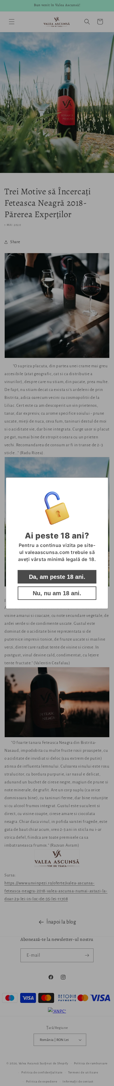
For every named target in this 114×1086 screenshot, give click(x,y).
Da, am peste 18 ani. (57, 577)
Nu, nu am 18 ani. (57, 593)
